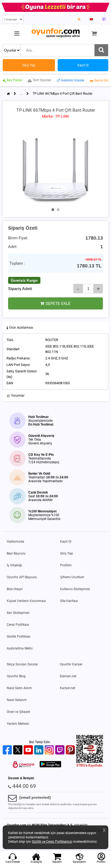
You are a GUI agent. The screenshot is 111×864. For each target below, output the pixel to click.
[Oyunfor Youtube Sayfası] (91, 19)
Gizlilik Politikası (18, 636)
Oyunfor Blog (16, 676)
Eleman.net (68, 676)
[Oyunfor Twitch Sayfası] (104, 19)
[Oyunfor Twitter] (18, 750)
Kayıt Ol (65, 541)
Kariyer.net (67, 688)
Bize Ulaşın (15, 589)
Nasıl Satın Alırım (19, 688)
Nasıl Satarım (17, 700)
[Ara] (101, 50)
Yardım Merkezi (18, 724)
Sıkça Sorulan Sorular (22, 664)
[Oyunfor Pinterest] (71, 750)
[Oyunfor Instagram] (50, 750)
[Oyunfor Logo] (55, 33)
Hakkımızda (15, 541)
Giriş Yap (66, 553)
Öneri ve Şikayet (18, 712)
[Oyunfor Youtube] (29, 750)
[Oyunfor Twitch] (60, 750)
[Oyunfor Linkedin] (39, 750)
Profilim (66, 565)
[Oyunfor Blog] (79, 19)
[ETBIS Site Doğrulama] (89, 766)
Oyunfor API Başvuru (22, 577)
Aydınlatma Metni (20, 648)
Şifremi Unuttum (72, 577)
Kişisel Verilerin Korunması (26, 601)
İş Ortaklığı (14, 565)
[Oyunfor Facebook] (8, 750)
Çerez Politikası (18, 625)
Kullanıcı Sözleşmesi (75, 589)
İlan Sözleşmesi (18, 613)
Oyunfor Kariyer (71, 664)
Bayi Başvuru (16, 553)
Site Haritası (69, 601)
